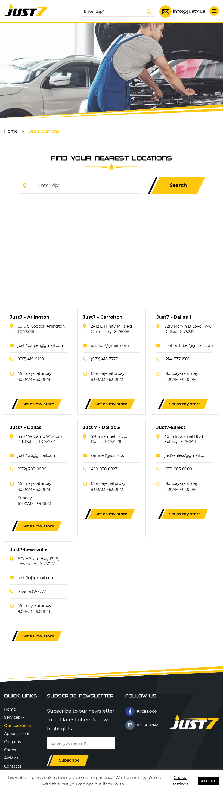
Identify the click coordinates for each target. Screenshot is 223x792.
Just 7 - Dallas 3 (101, 427)
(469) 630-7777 (32, 591)
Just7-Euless (171, 427)
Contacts (12, 766)
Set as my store (38, 403)
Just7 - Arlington (29, 317)
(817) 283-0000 (178, 469)
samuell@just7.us (107, 455)
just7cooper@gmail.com (41, 345)
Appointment (17, 733)
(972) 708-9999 (32, 469)
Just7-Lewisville (29, 549)
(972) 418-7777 (104, 359)
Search (149, 12)
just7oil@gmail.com (110, 345)
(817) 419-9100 (31, 359)
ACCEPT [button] (208, 781)
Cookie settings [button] (180, 781)
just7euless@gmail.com (186, 455)
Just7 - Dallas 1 (173, 317)
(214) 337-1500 (177, 359)
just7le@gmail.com (36, 577)
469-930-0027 (104, 469)
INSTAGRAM (147, 725)
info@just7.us (189, 11)
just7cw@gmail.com (37, 455)
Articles (11, 758)
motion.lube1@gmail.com (188, 345)
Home (11, 131)
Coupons (12, 741)
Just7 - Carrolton (102, 317)
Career (10, 749)
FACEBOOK (147, 711)
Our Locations (17, 725)
